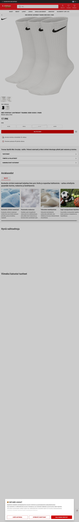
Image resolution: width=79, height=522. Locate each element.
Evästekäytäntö (11, 512)
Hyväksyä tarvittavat (39, 517)
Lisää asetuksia (17, 517)
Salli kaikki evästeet (61, 517)
